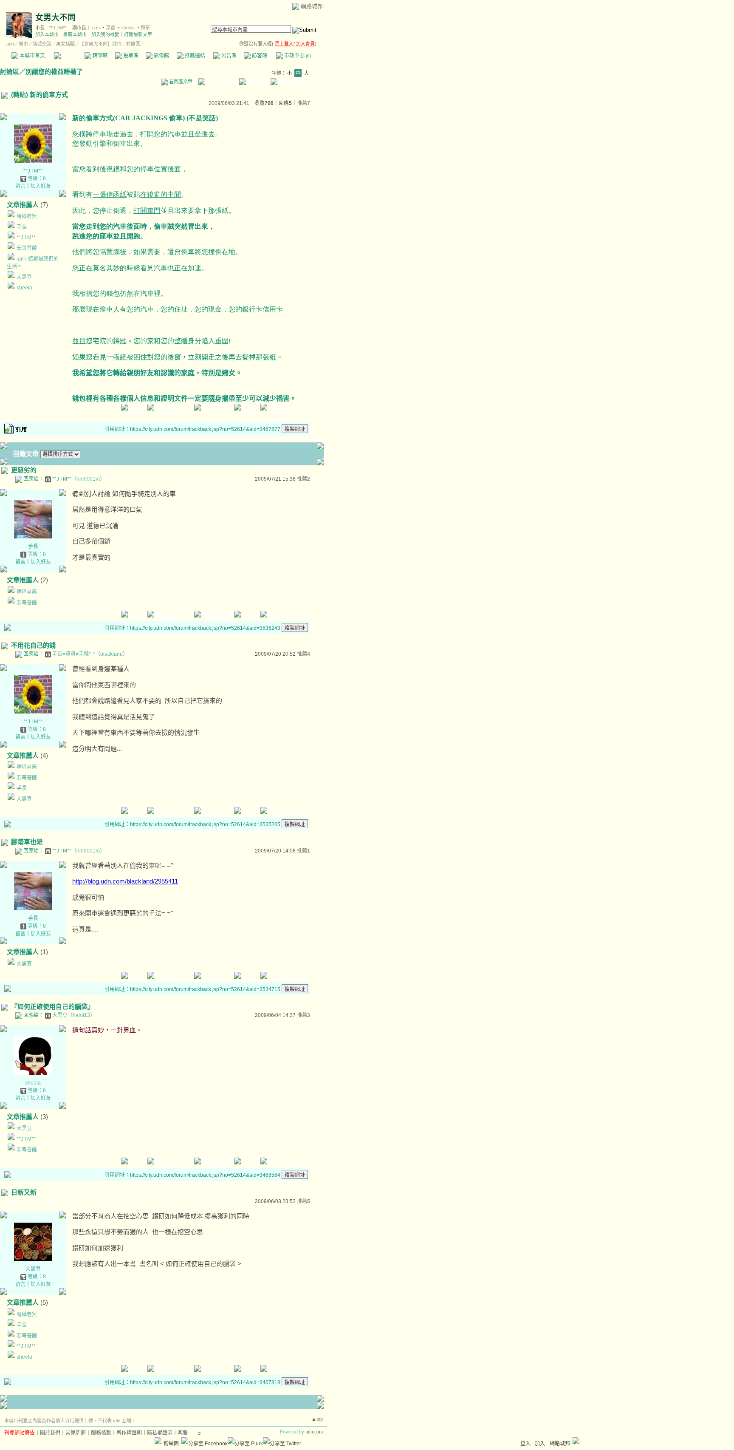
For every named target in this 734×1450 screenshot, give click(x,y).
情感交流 (42, 43)
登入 (525, 1444)
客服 (183, 1433)
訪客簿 (259, 56)
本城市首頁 (31, 56)
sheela (128, 27)
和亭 (145, 27)
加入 (540, 1444)
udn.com (314, 1432)
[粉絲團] (158, 1440)
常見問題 (75, 1433)
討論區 (69, 56)
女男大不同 (55, 17)
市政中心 (297, 56)
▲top (317, 1419)
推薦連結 (194, 56)
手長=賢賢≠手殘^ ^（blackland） (90, 654)
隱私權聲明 (159, 1433)
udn (10, 43)
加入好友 (41, 186)
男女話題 (65, 43)
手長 (22, 227)
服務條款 (101, 1433)
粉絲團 (171, 1444)
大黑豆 (24, 277)
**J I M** (57, 27)
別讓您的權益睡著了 (54, 71)
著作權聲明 (129, 1433)
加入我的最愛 (105, 34)
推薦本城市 (75, 34)
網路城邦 (312, 6)
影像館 (160, 56)
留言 (20, 186)
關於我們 (50, 1433)
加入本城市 (47, 34)
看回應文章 (180, 81)
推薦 (303, 103)
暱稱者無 (27, 216)
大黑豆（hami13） (73, 1015)
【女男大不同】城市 (100, 43)
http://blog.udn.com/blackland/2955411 (125, 881)
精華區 (99, 56)
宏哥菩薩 (27, 248)
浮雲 (110, 27)
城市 (23, 43)
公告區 (228, 56)
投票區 (130, 56)
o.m (96, 27)
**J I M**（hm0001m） (78, 479)
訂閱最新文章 (138, 34)
